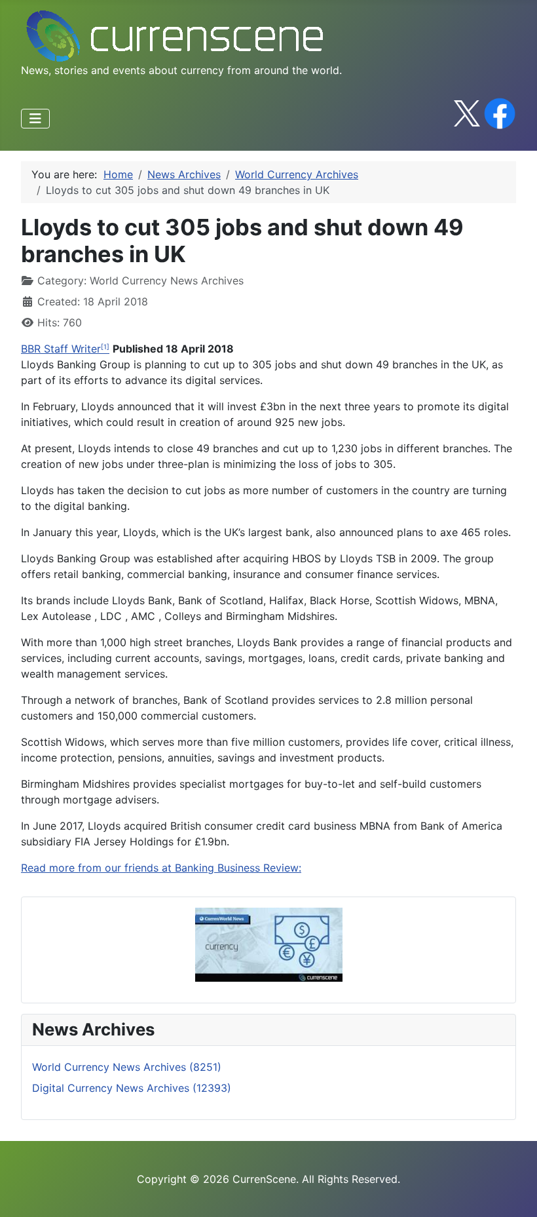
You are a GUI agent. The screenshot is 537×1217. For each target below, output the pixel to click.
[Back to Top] (514, 1193)
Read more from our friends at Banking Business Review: (161, 867)
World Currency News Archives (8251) (126, 1066)
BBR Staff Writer (61, 348)
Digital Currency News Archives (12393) (131, 1087)
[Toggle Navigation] (35, 118)
